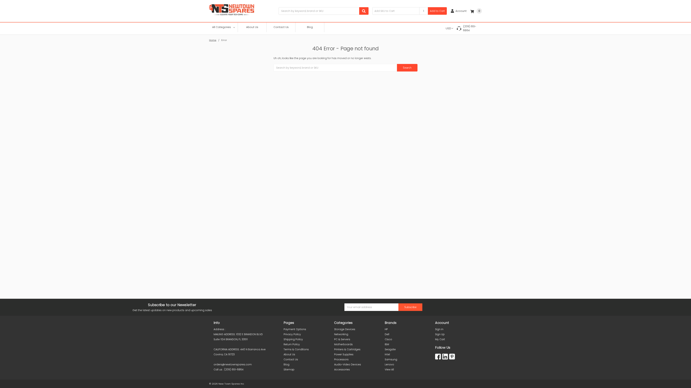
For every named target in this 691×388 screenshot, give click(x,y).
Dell (387, 334)
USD (448, 28)
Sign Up (440, 334)
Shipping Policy (293, 339)
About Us (252, 27)
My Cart (440, 339)
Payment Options (295, 329)
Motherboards (343, 344)
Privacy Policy (292, 334)
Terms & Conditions (296, 349)
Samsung (391, 359)
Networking (341, 334)
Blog (310, 27)
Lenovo (389, 364)
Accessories (342, 369)
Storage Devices (344, 329)
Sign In (439, 329)
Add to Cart (437, 11)
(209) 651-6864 (469, 28)
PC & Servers (342, 339)
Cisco (388, 339)
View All (389, 369)
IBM (387, 344)
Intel (387, 354)
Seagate (390, 349)
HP (386, 329)
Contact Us (281, 27)
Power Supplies (343, 354)
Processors (341, 359)
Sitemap (289, 369)
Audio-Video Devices (347, 364)
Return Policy (292, 344)
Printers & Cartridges (347, 349)
